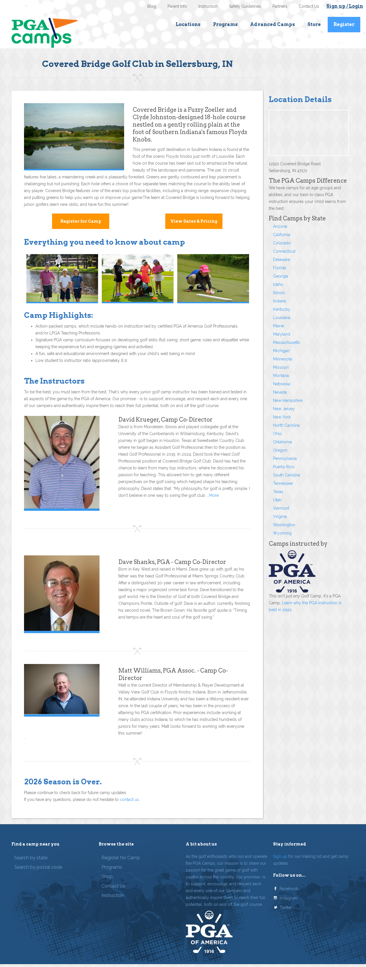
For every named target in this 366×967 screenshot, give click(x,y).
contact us (129, 799)
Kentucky (281, 309)
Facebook (289, 888)
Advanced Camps (272, 24)
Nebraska (281, 384)
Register (344, 24)
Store (314, 24)
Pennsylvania (285, 458)
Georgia (280, 276)
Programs (225, 24)
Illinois (279, 292)
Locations (188, 24)
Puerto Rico (284, 466)
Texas (278, 491)
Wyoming (282, 533)
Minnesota (282, 359)
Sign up (280, 856)
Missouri (281, 367)
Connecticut (284, 251)
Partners (279, 6)
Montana (281, 375)
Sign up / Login (344, 6)
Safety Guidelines (245, 6)
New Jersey (284, 408)
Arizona (280, 226)
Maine (278, 326)
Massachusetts (286, 342)
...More (212, 495)
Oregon (280, 450)
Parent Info (177, 6)
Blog (151, 6)
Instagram (289, 898)
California (281, 234)
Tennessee (283, 483)
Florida (279, 268)
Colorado (282, 243)
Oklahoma (282, 442)
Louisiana (281, 317)
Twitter (286, 907)
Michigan (281, 350)
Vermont (281, 508)
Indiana (279, 301)
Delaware (281, 259)
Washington (284, 525)
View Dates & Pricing (193, 221)
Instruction (208, 6)
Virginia (280, 516)
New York (282, 417)
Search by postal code (38, 867)
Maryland (281, 334)
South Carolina (286, 475)
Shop (107, 876)
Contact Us (309, 6)
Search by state (30, 857)
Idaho (278, 284)
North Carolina (286, 425)
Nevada (280, 392)
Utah (277, 500)
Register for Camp (80, 221)
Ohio (277, 433)
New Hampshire (288, 400)
